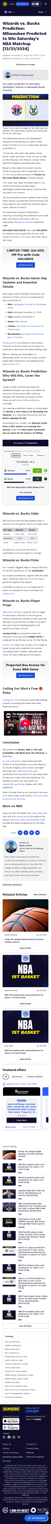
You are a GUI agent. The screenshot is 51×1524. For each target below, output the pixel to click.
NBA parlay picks (20, 816)
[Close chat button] (47, 1513)
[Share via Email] (20, 832)
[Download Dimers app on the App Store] (11, 1421)
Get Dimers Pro (22, 4)
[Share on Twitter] (26, 832)
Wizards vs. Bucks (23, 222)
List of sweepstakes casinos (17, 1393)
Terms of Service (10, 1453)
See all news (25, 1326)
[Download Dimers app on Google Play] (11, 1427)
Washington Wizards (22, 304)
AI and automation (12, 761)
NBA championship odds (33, 819)
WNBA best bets (12, 1382)
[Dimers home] (5, 4)
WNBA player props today (16, 1379)
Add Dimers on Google (25, 64)
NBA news (32, 813)
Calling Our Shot (11, 700)
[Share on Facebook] (31, 832)
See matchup (25, 492)
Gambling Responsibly (13, 1457)
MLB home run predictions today (20, 1390)
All (6, 1077)
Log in (12, 4)
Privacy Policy (32, 1448)
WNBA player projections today (19, 1375)
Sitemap (30, 1453)
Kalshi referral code (14, 1360)
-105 (37, 471)
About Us (7, 1444)
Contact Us (31, 1444)
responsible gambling (13, 784)
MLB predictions (12, 1349)
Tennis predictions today (16, 1364)
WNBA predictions (13, 1345)
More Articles (40, 894)
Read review (10, 1127)
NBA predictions (31, 400)
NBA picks (29, 579)
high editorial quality (22, 771)
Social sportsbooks (13, 1397)
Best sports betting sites (16, 1386)
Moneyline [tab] (41, 455)
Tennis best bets (12, 1368)
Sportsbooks (17, 1077)
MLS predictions (12, 1342)
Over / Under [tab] (28, 455)
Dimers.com (9, 343)
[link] (4, 1437)
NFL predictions (12, 1353)
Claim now (22, 1120)
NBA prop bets (10, 612)
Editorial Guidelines (35, 1457)
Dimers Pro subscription (16, 1371)
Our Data (7, 1461)
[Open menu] (45, 4)
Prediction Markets (35, 1077)
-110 (37, 479)
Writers (6, 1448)
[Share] (37, 832)
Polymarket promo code (16, 1356)
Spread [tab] (16, 455)
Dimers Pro (18, 237)
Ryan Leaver (27, 75)
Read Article (25, 948)
